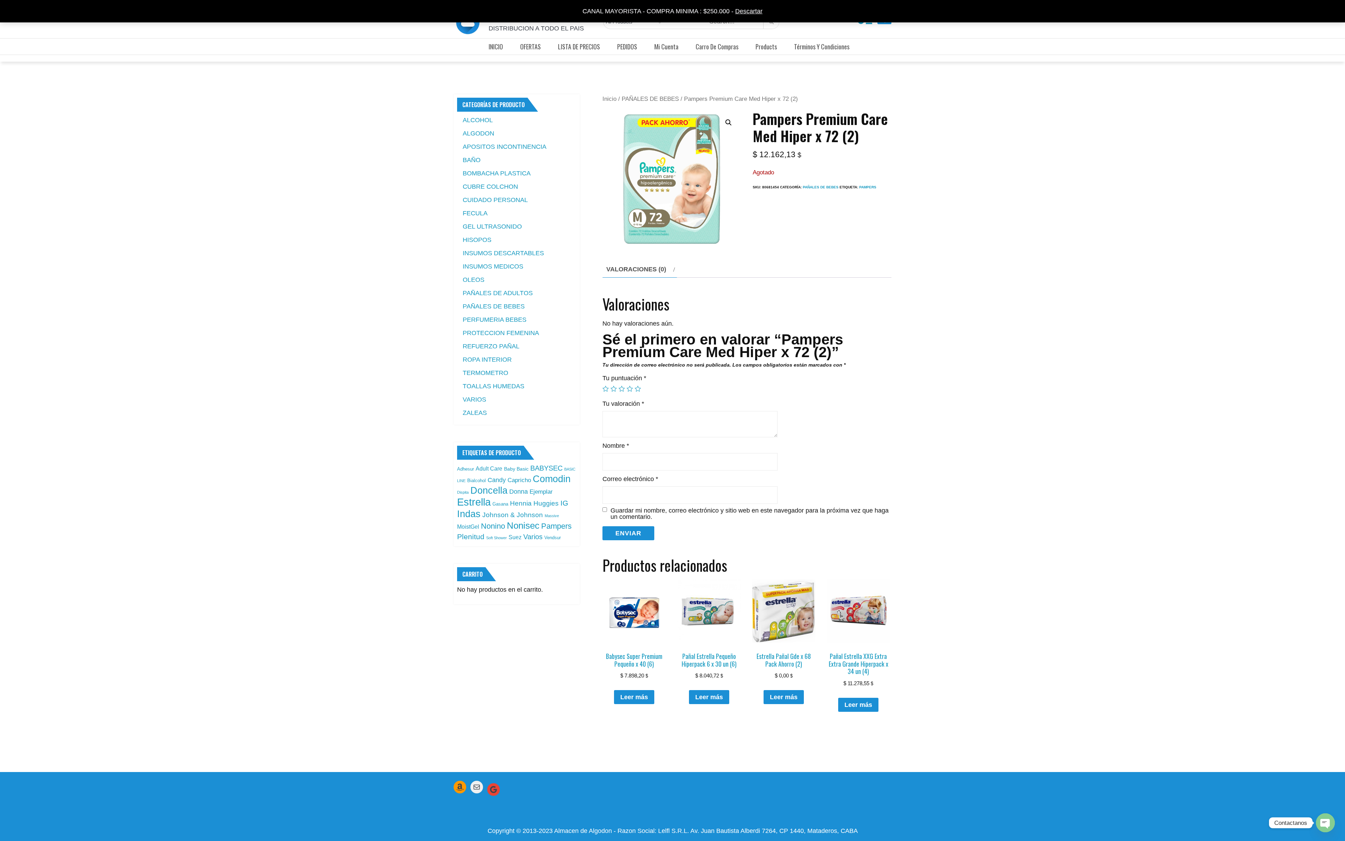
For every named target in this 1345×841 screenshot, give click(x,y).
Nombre (615, 445)
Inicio (609, 99)
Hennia (521, 503)
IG (564, 503)
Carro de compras (717, 46)
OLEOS (473, 279)
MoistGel (468, 527)
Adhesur (465, 469)
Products (766, 46)
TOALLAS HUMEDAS (493, 386)
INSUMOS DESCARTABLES (503, 253)
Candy (497, 480)
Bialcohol (476, 480)
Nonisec (523, 525)
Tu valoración (623, 403)
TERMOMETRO (485, 372)
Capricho (519, 480)
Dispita (463, 492)
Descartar (749, 11)
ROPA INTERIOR (487, 359)
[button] (728, 122)
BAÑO (472, 160)
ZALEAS (475, 412)
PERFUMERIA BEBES (494, 319)
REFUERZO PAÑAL (491, 346)
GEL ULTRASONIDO (492, 226)
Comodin (552, 479)
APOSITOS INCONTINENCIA (504, 146)
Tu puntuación (624, 378)
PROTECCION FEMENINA (501, 332)
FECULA (475, 213)
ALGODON (478, 133)
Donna (518, 491)
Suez (515, 537)
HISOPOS (477, 239)
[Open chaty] (1325, 822)
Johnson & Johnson (512, 515)
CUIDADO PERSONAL (495, 199)
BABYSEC (546, 468)
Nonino (493, 526)
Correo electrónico (630, 478)
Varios (533, 537)
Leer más (634, 697)
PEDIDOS (627, 46)
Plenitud (470, 537)
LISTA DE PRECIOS (579, 46)
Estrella (474, 502)
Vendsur (552, 537)
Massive (552, 516)
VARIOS (474, 399)
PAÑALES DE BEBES (650, 99)
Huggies (546, 503)
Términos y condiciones (821, 46)
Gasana (500, 504)
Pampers (867, 187)
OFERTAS (530, 46)
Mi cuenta (666, 46)
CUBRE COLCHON (490, 186)
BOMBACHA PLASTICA (497, 173)
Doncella (489, 490)
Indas (469, 513)
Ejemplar (541, 491)
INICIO (496, 46)
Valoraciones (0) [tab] (636, 269)
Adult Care (489, 469)
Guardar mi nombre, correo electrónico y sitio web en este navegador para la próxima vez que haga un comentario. (750, 513)
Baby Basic (516, 469)
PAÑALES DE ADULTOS (498, 293)
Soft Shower (496, 538)
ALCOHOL (478, 120)
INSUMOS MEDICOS (493, 266)
